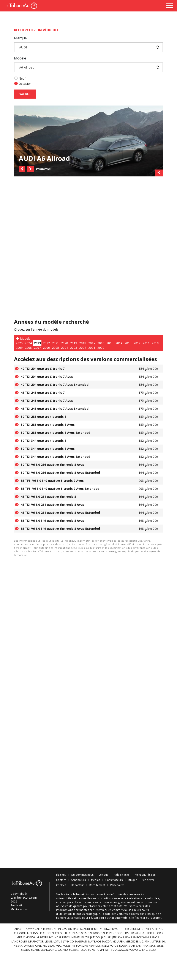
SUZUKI (73, 950)
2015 (109, 343)
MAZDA (106, 941)
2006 (46, 348)
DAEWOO (93, 933)
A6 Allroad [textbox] (27, 67)
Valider (24, 94)
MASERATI (81, 941)
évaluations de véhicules (143, 898)
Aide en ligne (122, 875)
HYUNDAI (55, 937)
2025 (19, 343)
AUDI (87, 929)
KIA (120, 937)
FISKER (151, 933)
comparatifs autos (74, 902)
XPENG (143, 950)
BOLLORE (124, 929)
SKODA (25, 950)
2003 (73, 348)
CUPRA (73, 933)
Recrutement (97, 885)
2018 (82, 343)
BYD (146, 929)
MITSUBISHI (158, 941)
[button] (22, 169)
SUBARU (63, 950)
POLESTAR (69, 945)
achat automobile (118, 918)
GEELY (21, 937)
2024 (28, 343)
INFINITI (75, 937)
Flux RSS (61, 875)
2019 (73, 343)
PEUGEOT (48, 945)
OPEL (38, 945)
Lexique (103, 875)
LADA (126, 937)
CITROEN (48, 933)
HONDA (31, 937)
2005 (55, 348)
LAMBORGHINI (140, 937)
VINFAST (105, 950)
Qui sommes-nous (82, 875)
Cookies (61, 885)
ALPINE (58, 929)
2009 (19, 348)
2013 (128, 343)
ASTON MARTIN (72, 929)
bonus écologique (88, 914)
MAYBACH (94, 941)
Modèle (20, 58)
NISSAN (18, 945)
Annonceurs (78, 880)
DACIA (82, 933)
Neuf (22, 78)
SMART (35, 950)
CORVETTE (61, 933)
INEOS (66, 937)
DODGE (119, 933)
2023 (37, 343)
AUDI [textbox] (23, 47)
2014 (118, 343)
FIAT (143, 933)
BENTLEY (96, 929)
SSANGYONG (48, 950)
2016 (100, 343)
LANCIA (154, 937)
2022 (46, 343)
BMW (106, 929)
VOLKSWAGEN (119, 950)
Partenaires (117, 885)
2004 (64, 348)
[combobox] (88, 47)
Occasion (25, 84)
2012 (137, 343)
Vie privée (148, 880)
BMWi (114, 929)
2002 (82, 348)
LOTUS (58, 941)
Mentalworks (19, 909)
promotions (105, 898)
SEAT (152, 945)
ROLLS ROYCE (109, 945)
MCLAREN (118, 941)
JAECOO (95, 937)
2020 (64, 343)
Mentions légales (145, 875)
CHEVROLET (21, 933)
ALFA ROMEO (44, 929)
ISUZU (85, 937)
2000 (100, 348)
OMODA (29, 945)
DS (126, 933)
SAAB (131, 945)
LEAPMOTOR (36, 941)
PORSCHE (82, 945)
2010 (155, 343)
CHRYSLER (36, 933)
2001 (91, 348)
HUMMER (42, 937)
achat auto (116, 906)
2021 (55, 343)
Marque (20, 38)
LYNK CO (68, 941)
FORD (159, 933)
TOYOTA (93, 950)
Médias (95, 880)
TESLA (83, 950)
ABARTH (19, 929)
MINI (147, 941)
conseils (75, 918)
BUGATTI (136, 929)
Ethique (132, 880)
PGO (58, 945)
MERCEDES (132, 941)
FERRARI (134, 933)
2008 (28, 348)
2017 (91, 343)
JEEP (114, 937)
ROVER (123, 945)
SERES (159, 945)
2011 (146, 343)
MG (141, 941)
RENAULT (94, 945)
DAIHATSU (107, 933)
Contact (61, 880)
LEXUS (48, 941)
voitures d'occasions (130, 914)
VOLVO (133, 950)
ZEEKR (152, 950)
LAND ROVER (19, 941)
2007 (37, 348)
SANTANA (142, 945)
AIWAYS (30, 929)
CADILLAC (156, 929)
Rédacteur (77, 885)
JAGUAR (106, 937)
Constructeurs (114, 880)
